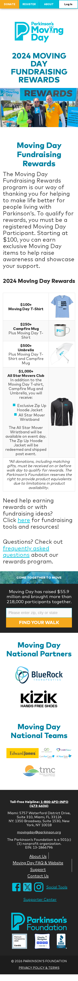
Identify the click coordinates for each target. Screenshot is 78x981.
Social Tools (56, 887)
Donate (9, 4)
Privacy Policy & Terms (39, 968)
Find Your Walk (39, 622)
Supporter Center (40, 899)
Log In (68, 4)
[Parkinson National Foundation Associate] (19, 942)
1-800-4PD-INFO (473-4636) (49, 804)
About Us (38, 856)
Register (29, 4)
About (49, 4)
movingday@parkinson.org (39, 832)
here (24, 520)
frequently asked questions (26, 552)
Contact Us (38, 875)
